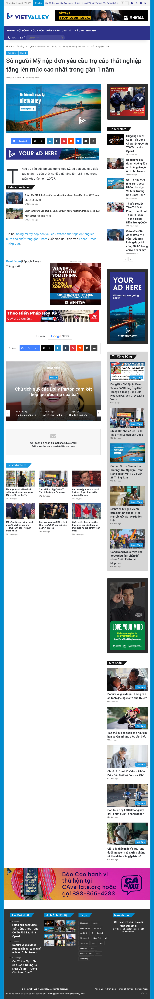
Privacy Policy (141, 989)
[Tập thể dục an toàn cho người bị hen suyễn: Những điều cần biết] (70, 929)
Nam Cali (97, 938)
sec (93, 943)
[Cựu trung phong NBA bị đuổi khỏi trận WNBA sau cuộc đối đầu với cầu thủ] (53, 511)
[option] (53, 391)
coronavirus (85, 928)
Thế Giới (78, 30)
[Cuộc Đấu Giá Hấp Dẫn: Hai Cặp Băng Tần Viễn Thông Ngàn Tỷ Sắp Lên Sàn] (60, 943)
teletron (83, 948)
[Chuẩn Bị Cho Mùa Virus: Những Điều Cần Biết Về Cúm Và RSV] (49, 943)
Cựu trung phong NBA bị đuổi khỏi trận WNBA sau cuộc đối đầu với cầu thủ (53, 525)
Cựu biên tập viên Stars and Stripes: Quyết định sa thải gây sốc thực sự (85, 492)
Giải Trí (66, 30)
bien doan (84, 923)
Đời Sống (23, 30)
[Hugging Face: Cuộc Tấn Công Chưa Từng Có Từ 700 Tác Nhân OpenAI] (115, 139)
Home (11, 30)
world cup (84, 958)
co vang (97, 928)
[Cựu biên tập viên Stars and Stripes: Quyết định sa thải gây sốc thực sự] (86, 479)
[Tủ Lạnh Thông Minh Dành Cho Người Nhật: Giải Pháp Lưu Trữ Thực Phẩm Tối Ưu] (60, 929)
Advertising (110, 989)
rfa (106, 938)
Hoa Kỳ (23, 53)
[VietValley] (28, 15)
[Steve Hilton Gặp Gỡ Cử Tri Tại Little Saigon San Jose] (53, 479)
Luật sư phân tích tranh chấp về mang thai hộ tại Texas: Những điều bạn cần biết (53, 394)
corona (96, 923)
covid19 (83, 933)
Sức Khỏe (37, 30)
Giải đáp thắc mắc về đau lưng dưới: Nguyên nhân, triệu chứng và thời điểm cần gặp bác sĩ (126, 852)
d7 (92, 933)
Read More (13, 261)
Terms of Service (124, 989)
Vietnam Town (86, 953)
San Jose (84, 943)
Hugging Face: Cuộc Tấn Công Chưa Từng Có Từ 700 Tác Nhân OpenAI (137, 143)
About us (98, 989)
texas (93, 948)
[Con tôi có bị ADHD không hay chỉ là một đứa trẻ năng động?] (70, 943)
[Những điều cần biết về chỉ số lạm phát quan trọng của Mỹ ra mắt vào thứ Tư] (20, 479)
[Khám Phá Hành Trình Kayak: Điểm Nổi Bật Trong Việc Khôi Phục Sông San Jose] (49, 936)
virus (98, 953)
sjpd (101, 943)
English (91, 30)
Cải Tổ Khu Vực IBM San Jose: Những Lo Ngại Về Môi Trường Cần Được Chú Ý (136, 187)
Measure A (84, 938)
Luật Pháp (53, 30)
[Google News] (60, 336)
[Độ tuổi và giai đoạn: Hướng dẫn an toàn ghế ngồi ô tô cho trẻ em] (115, 163)
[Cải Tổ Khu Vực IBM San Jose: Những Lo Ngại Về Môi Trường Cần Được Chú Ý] (115, 183)
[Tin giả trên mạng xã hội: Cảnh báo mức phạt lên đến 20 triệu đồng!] (70, 936)
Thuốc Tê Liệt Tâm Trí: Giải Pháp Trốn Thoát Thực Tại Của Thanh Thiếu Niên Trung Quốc (86, 3)
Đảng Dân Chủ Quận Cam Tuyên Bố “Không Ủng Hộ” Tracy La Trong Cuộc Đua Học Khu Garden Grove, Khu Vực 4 (127, 392)
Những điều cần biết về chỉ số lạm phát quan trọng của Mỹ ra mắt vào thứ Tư (19, 492)
